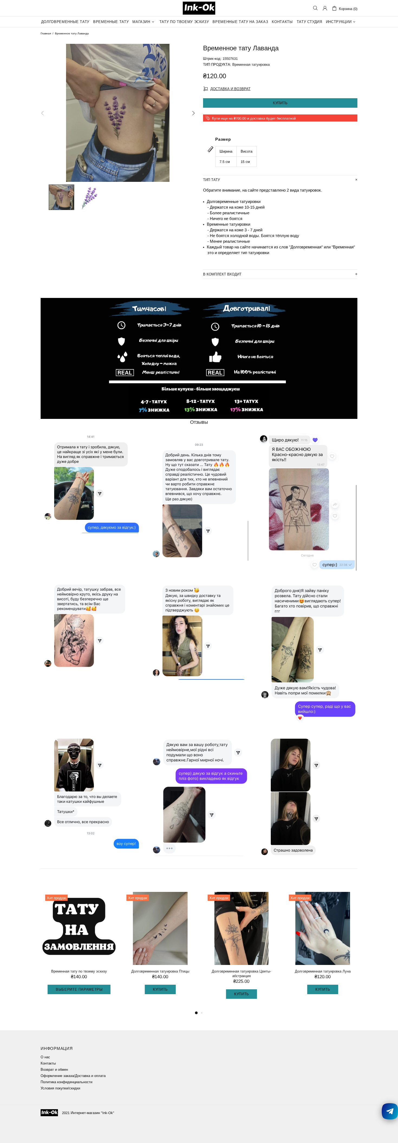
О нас (45, 1057)
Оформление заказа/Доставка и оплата (73, 1076)
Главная (46, 33)
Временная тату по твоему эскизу (77, 971)
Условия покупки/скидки (60, 1088)
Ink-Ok (199, 8)
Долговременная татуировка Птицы (158, 971)
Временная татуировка (251, 65)
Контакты (48, 1063)
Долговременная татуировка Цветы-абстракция (239, 973)
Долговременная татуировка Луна (321, 971)
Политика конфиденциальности (66, 1082)
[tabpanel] (77, 948)
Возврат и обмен (54, 1070)
